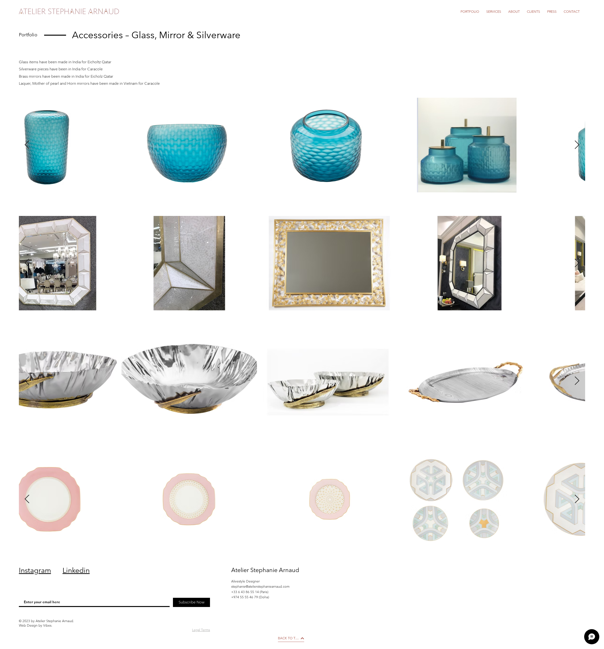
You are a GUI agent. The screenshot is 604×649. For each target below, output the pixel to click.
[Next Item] (577, 145)
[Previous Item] (27, 145)
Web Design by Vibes (35, 625)
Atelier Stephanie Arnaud (265, 569)
